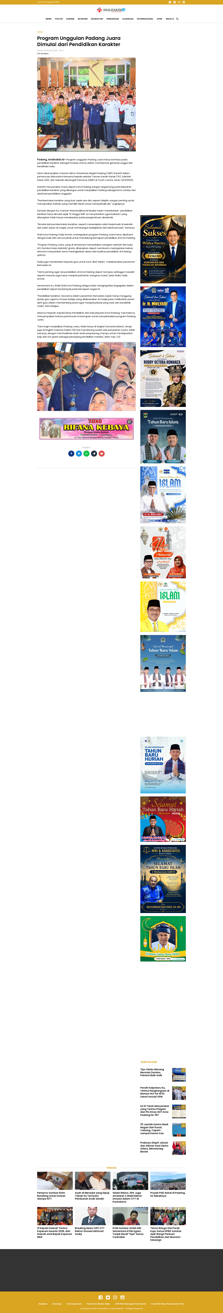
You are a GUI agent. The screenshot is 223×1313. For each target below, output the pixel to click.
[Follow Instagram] (179, 2)
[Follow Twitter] (174, 2)
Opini (159, 18)
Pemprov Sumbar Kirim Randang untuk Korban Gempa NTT (51, 1195)
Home (40, 32)
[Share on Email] (102, 454)
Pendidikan (112, 18)
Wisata (170, 18)
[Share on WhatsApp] (86, 454)
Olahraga (127, 18)
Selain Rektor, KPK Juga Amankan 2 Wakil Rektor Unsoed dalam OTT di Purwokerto (127, 1197)
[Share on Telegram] (94, 454)
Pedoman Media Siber (98, 1303)
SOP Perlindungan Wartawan (130, 1303)
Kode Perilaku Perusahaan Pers (167, 1303)
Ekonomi (83, 18)
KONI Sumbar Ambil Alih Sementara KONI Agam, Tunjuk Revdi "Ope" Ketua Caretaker (128, 1233)
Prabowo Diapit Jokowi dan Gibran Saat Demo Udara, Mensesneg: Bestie (154, 1147)
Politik (59, 18)
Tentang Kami (74, 1303)
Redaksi (43, 1303)
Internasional (145, 18)
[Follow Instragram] (115, 1298)
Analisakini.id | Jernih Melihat (110, 1308)
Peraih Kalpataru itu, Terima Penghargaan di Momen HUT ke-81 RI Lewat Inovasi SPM (154, 1092)
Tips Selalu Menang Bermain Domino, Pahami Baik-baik (152, 1072)
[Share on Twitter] (79, 454)
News (49, 18)
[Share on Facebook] (71, 454)
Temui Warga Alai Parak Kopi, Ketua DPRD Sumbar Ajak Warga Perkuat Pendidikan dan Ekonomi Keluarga (165, 1234)
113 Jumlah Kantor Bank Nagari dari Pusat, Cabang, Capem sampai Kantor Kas (154, 1129)
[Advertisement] (163, 75)
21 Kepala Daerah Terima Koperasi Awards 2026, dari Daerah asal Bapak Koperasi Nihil (54, 1233)
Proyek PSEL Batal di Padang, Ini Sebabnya (167, 1194)
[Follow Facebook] (170, 2)
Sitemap (56, 1303)
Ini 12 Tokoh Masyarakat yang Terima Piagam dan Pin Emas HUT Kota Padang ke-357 (154, 1110)
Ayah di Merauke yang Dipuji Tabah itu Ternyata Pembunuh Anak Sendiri (92, 1195)
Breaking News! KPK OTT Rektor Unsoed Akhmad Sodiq (90, 1231)
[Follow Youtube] (183, 2)
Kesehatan (97, 18)
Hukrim (70, 18)
